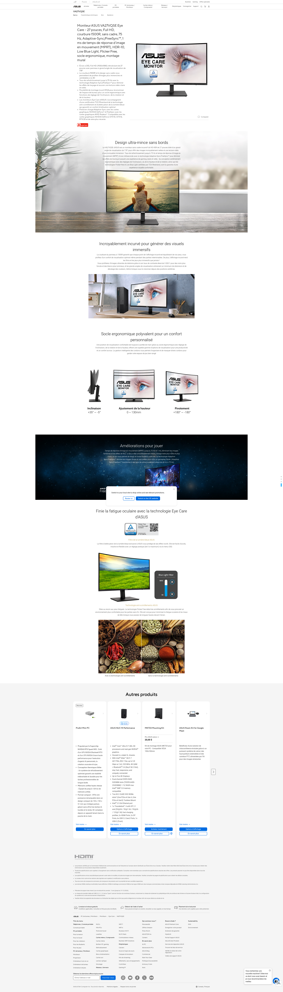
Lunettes (99, 934)
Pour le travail (77, 938)
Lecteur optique (101, 961)
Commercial (146, 954)
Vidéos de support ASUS (173, 956)
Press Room (146, 931)
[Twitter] (144, 978)
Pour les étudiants (79, 944)
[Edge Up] (151, 978)
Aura (143, 967)
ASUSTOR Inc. (147, 934)
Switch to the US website (148, 498)
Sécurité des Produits (172, 941)
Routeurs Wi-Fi (124, 931)
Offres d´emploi (147, 928)
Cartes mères (100, 941)
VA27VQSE (79, 11)
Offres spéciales (204, 2)
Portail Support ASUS (172, 937)
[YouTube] (130, 978)
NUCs (98, 924)
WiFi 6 (121, 928)
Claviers (121, 948)
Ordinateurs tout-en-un (80, 961)
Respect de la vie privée (128, 987)
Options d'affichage (124, 829)
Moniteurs (76, 954)
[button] (188, 2)
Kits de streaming (124, 957)
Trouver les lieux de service (174, 947)
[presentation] (171, 833)
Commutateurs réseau (126, 937)
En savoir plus (89, 829)
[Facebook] (137, 978)
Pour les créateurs (79, 941)
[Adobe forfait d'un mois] (82, 126)
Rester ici (129, 498)
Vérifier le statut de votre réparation (173, 952)
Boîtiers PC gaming (102, 944)
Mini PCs (99, 928)
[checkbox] (203, 117)
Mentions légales (112, 987)
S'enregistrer (187, 6)
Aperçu (75, 15)
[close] (174, 489)
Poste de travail (101, 931)
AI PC (144, 944)
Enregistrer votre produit (173, 928)
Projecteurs (77, 958)
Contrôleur (122, 964)
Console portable (79, 928)
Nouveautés (146, 924)
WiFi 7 (121, 924)
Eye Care (112, 916)
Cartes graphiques (102, 951)
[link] (77, 6)
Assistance (110, 15)
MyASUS (168, 934)
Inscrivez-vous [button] (108, 978)
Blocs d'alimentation (102, 954)
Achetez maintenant (159, 829)
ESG (189, 924)
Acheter (86, 6)
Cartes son (99, 957)
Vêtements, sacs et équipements (129, 961)
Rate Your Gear (147, 957)
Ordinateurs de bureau (80, 964)
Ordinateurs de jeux (79, 968)
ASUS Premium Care (172, 924)
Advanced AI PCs (148, 948)
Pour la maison (78, 934)
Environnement (193, 928)
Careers (144, 937)
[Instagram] (123, 978)
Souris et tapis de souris (126, 951)
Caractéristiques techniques (89, 15)
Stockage (99, 964)
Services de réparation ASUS (174, 944)
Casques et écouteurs (126, 954)
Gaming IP (122, 967)
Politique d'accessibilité (149, 961)
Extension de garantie (172, 931)
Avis (102, 15)
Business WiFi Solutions (126, 941)
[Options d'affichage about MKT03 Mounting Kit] (171, 833)
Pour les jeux (77, 948)
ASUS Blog (145, 951)
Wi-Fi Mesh (122, 934)
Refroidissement (101, 948)
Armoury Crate (147, 964)
